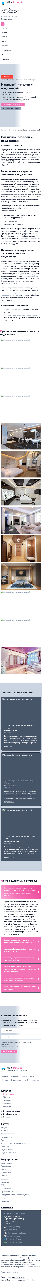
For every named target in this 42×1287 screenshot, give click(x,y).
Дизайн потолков (8, 1134)
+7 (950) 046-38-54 (10, 16)
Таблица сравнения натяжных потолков (20, 315)
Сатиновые (8, 1104)
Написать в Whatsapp (15, 1242)
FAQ (2, 55)
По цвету (7, 1117)
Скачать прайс (12, 1230)
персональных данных (9, 1047)
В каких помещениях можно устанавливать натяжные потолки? (19, 941)
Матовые (7, 1097)
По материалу (9, 1094)
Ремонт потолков (8, 1137)
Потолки (11, 130)
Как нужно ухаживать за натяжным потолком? (20, 988)
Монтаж (4, 1131)
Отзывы (4, 46)
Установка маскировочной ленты (15, 1143)
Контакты (5, 59)
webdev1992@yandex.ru (16, 1233)
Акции (4, 1176)
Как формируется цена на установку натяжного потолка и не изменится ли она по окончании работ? (19, 892)
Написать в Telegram (15, 1239)
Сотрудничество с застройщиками (15, 1195)
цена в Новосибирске (10, 293)
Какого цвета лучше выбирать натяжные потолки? (19, 959)
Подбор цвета (7, 1150)
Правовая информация (9, 1272)
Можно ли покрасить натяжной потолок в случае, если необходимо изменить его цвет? (20, 969)
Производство (7, 1166)
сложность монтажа (9, 295)
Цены (3, 41)
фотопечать (24, 238)
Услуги (4, 37)
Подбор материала (8, 1153)
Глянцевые (7, 1107)
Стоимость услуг (11, 309)
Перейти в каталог (11, 109)
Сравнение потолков (10, 1191)
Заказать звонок (7, 19)
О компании (6, 50)
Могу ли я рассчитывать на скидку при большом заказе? (19, 979)
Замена (4, 1140)
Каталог (4, 32)
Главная (4, 28)
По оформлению (10, 1114)
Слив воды (5, 1146)
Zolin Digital (19, 1277)
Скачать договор (13, 1227)
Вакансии (5, 1198)
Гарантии (5, 1182)
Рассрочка (5, 1127)
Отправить (10, 1051)
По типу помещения (11, 1111)
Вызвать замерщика (13, 104)
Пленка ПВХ (6, 1172)
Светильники (6, 1163)
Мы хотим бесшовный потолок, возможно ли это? (20, 950)
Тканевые (7, 1100)
